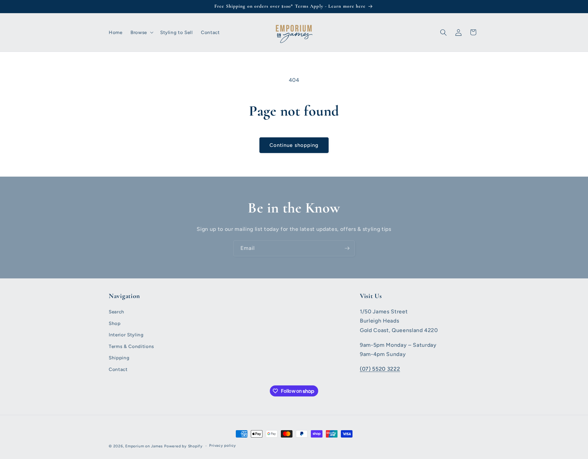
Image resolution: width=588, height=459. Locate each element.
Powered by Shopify (183, 446)
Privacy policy (222, 445)
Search (116, 312)
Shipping (119, 358)
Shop (115, 323)
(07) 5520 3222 (380, 368)
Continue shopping (294, 145)
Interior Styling (126, 335)
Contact (118, 369)
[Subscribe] (347, 248)
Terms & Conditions (131, 346)
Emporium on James (144, 446)
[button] (141, 32)
